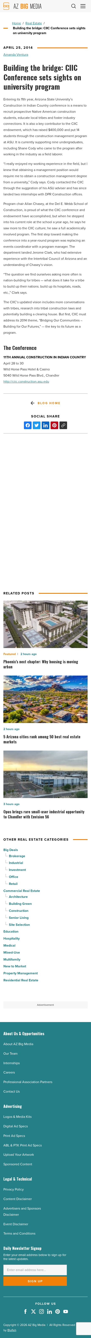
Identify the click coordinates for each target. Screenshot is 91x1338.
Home (16, 23)
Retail (13, 883)
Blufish (11, 1330)
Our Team (10, 1053)
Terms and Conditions (19, 1233)
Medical (9, 945)
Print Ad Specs (14, 1135)
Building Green (20, 903)
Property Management (20, 973)
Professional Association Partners (27, 1081)
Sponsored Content (17, 1164)
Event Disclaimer (15, 1224)
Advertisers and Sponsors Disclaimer (22, 1211)
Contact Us (11, 1091)
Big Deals (10, 849)
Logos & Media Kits (17, 1116)
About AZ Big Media (18, 1044)
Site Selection (19, 924)
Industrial (16, 862)
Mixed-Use (11, 952)
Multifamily (11, 959)
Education (10, 931)
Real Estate (33, 23)
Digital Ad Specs (15, 1126)
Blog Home (49, 403)
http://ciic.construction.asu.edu (26, 381)
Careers (9, 1072)
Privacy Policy (13, 1189)
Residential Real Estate (20, 980)
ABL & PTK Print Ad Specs (22, 1145)
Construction (18, 910)
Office (13, 876)
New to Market (14, 966)
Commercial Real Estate (21, 890)
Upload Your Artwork (18, 1154)
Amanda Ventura (15, 54)
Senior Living (19, 917)
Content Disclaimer (17, 1198)
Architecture (18, 896)
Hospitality (11, 938)
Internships (11, 1063)
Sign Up (35, 1281)
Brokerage (17, 856)
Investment (17, 869)
